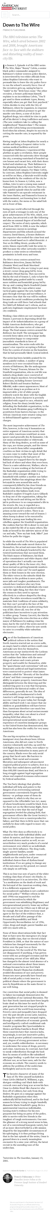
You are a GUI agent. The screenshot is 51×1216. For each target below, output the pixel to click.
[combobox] (27, 14)
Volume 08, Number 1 (18, 1171)
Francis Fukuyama (14, 30)
